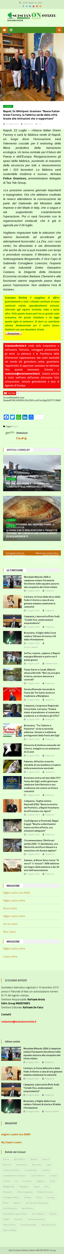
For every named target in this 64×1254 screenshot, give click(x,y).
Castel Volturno (37, 1175)
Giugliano (40, 1181)
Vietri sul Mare (9, 1230)
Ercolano (27, 1181)
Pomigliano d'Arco (11, 1197)
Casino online (10, 957)
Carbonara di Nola (11, 1170)
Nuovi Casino (10, 908)
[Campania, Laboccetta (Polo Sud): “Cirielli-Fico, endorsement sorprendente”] (12, 621)
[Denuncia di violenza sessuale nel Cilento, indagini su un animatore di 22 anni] (12, 750)
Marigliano (24, 1186)
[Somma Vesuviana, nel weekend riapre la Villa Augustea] (32, 514)
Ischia (52, 1181)
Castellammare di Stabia (14, 1175)
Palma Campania (24, 1191)
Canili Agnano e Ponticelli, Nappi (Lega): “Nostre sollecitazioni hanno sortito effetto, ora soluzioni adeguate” (41, 826)
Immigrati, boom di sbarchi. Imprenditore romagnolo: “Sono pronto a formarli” (17, 553)
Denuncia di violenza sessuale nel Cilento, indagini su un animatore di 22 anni (42, 748)
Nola (47, 1186)
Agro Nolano (19, 1159)
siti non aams (10, 924)
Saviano (52, 1213)
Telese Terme (9, 1224)
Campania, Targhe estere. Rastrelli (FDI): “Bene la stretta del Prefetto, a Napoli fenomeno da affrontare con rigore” (41, 806)
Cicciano (53, 1175)
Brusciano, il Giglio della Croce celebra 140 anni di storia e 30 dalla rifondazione (40, 636)
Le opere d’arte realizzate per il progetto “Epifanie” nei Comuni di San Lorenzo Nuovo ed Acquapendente (31, 533)
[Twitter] (22, 438)
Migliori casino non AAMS (16, 893)
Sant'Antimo (27, 1208)
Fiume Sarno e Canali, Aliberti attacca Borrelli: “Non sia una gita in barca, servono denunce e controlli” (42, 675)
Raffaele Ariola (51, 663)
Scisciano (18, 1219)
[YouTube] (25, 438)
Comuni (8, 106)
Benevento (22, 1164)
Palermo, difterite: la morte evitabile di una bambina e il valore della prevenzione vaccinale (42, 765)
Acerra (6, 1159)
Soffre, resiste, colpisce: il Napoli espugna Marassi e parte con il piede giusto (42, 656)
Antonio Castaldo (31, 647)
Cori (16, 1181)
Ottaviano (7, 1191)
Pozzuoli (51, 1197)
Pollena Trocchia (44, 1191)
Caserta (46, 1170)
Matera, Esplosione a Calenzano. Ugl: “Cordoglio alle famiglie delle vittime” (29, 485)
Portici (39, 1197)
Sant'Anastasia (10, 1208)
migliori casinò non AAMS (16, 1134)
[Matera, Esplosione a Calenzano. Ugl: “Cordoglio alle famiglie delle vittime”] (32, 473)
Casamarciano (30, 1170)
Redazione (28, 123)
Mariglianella (9, 1186)
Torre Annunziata (28, 1224)
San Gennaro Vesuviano (36, 1202)
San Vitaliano (38, 1213)
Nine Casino (9, 932)
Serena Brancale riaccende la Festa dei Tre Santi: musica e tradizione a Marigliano (39, 692)
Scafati (6, 1219)
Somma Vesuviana (36, 1219)
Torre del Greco (48, 1224)
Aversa (45, 1159)
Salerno (17, 1202)
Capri (48, 1164)
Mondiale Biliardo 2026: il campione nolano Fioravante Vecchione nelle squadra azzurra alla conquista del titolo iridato (41, 582)
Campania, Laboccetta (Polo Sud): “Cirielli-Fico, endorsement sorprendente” (42, 620)
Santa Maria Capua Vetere (15, 1213)
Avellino (34, 1159)
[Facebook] (17, 438)
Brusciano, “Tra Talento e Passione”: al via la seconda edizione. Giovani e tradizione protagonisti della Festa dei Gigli (41, 730)
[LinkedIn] (19, 438)
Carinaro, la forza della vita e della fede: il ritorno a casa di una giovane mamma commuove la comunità (42, 602)
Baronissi (7, 1164)
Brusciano (36, 1164)
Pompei (27, 1197)
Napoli (15, 426)
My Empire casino (11, 1142)
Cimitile (6, 1181)
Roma (5, 1202)
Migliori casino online (14, 900)
